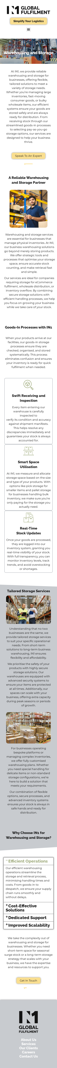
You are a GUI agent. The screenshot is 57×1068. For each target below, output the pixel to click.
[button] (28, 29)
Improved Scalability (29, 925)
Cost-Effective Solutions (21, 907)
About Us (28, 1040)
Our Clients (28, 1048)
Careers (28, 1052)
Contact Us (28, 1056)
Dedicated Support (27, 917)
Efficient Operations (28, 861)
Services (28, 1044)
